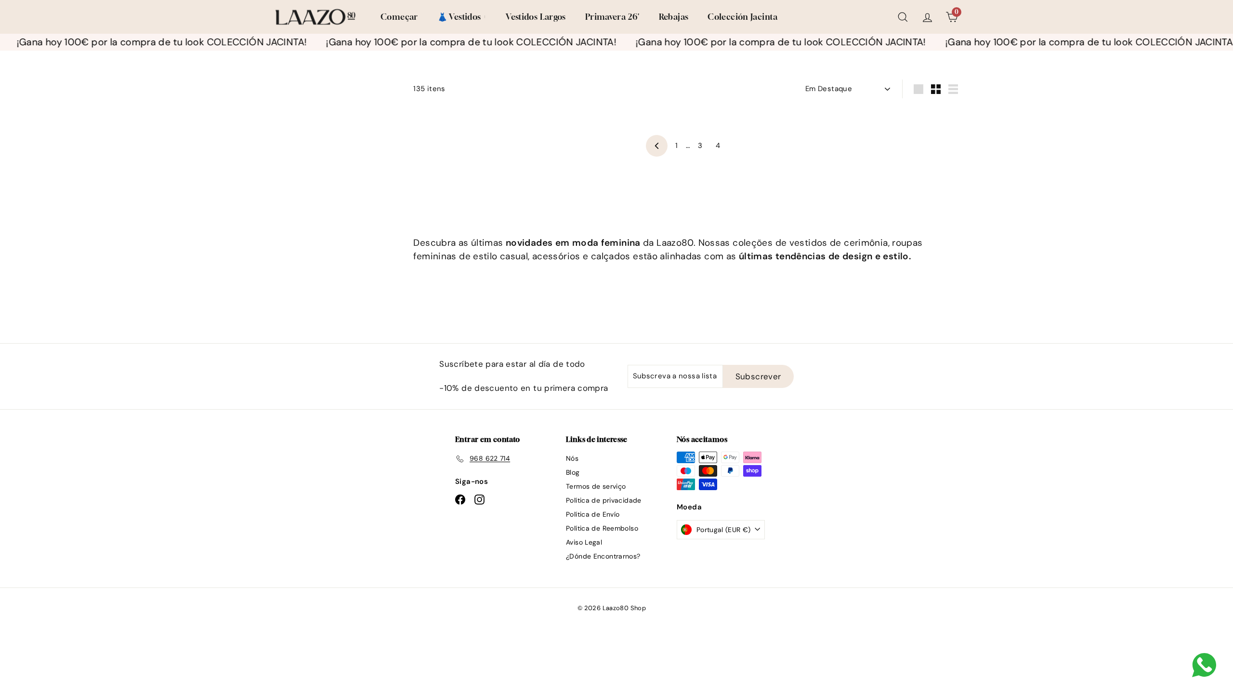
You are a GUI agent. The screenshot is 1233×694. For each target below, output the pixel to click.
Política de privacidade (604, 500)
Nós (572, 458)
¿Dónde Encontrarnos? (603, 556)
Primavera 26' (612, 17)
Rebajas (674, 17)
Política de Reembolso (602, 528)
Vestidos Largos (536, 17)
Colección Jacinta (742, 17)
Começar (399, 17)
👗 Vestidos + (462, 17)
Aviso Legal (584, 542)
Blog (573, 472)
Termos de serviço (596, 486)
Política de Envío (592, 514)
